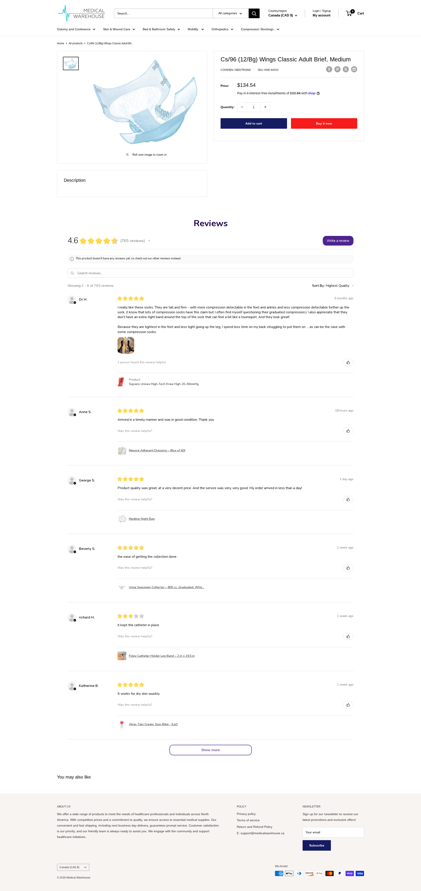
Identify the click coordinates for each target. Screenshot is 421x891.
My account (321, 15)
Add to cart (253, 123)
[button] (149, 240)
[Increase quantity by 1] (265, 107)
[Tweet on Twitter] (346, 69)
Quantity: (228, 107)
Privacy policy (246, 814)
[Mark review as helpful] (348, 362)
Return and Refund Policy (254, 827)
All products (76, 43)
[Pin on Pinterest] (337, 69)
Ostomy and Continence (74, 29)
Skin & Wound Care (116, 29)
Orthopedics (220, 29)
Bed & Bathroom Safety (159, 29)
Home (60, 43)
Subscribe (316, 845)
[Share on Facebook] (329, 69)
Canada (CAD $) (69, 867)
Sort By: (318, 285)
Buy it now (324, 123)
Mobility (193, 29)
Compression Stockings (258, 29)
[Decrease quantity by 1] (242, 107)
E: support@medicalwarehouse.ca (260, 833)
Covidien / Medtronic (236, 69)
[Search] (254, 13)
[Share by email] (354, 69)
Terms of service (248, 820)
